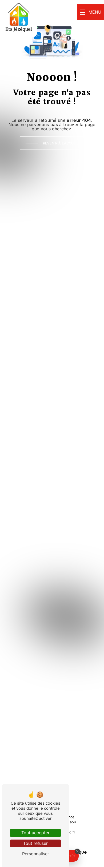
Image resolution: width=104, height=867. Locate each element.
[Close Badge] (77, 851)
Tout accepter (35, 832)
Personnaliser (35, 853)
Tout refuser (35, 843)
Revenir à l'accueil (60, 143)
